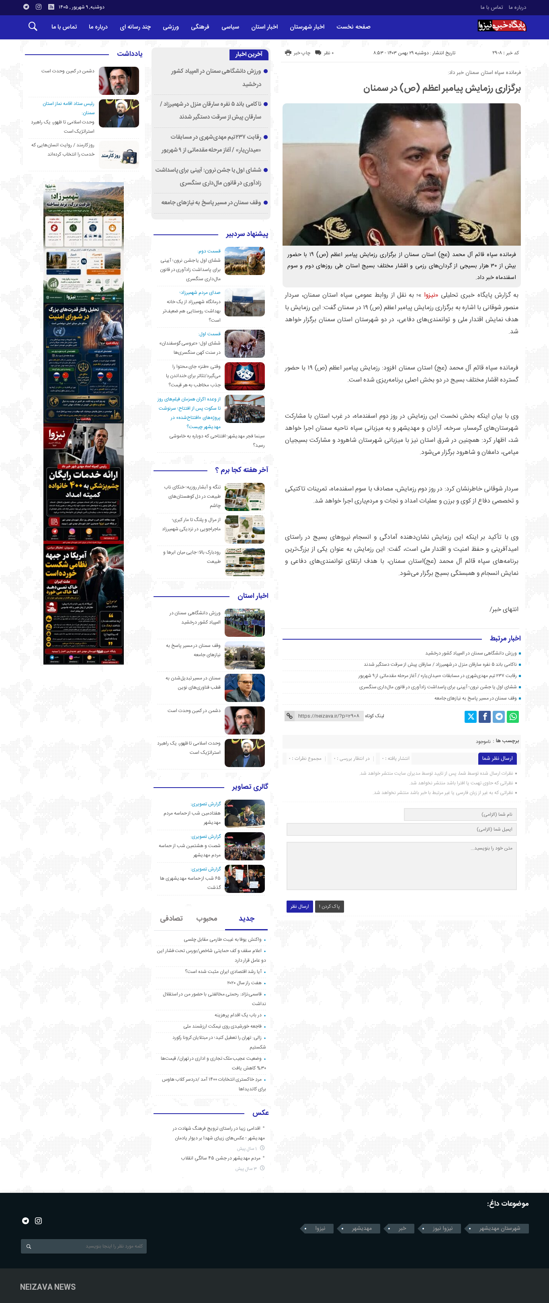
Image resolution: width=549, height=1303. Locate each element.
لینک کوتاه (374, 716)
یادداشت (130, 54)
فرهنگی (200, 27)
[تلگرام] (499, 717)
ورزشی (171, 27)
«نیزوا (431, 295)
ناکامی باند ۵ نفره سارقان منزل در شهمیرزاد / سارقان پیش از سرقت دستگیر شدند (440, 665)
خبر (402, 1228)
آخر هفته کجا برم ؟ (241, 471)
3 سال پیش (247, 1169)
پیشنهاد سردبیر (247, 235)
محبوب (206, 919)
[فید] (51, 6)
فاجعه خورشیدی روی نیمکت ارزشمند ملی (222, 1026)
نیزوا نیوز (443, 1228)
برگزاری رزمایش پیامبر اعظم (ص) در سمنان (442, 88)
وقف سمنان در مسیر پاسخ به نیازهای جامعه (475, 698)
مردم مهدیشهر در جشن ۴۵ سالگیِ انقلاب (220, 1158)
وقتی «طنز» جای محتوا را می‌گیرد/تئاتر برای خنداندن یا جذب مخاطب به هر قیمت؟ (193, 376)
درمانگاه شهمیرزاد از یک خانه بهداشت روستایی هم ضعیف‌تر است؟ (192, 311)
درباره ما (517, 7)
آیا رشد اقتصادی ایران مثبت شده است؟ (223, 972)
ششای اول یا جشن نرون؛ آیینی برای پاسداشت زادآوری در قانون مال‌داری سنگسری (438, 687)
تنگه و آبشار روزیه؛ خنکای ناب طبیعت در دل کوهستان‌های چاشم (192, 496)
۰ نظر (329, 53)
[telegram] (26, 6)
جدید (246, 919)
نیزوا (320, 1228)
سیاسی (230, 27)
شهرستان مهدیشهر (499, 1228)
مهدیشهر (362, 1228)
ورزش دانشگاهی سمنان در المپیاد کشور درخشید (471, 653)
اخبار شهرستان (307, 27)
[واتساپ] (513, 717)
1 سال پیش (247, 1149)
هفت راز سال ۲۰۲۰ (244, 983)
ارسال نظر (300, 907)
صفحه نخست (353, 27)
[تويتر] (471, 717)
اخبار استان (264, 27)
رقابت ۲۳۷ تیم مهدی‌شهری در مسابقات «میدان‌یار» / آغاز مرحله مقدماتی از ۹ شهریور (437, 676)
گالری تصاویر (250, 787)
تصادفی (171, 919)
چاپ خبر (302, 53)
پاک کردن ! (329, 907)
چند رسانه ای (135, 27)
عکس (260, 1113)
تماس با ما (492, 7)
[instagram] (38, 6)
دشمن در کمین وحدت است (194, 711)
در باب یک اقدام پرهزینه (238, 1015)
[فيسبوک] (485, 717)
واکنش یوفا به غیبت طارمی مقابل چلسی (223, 940)
